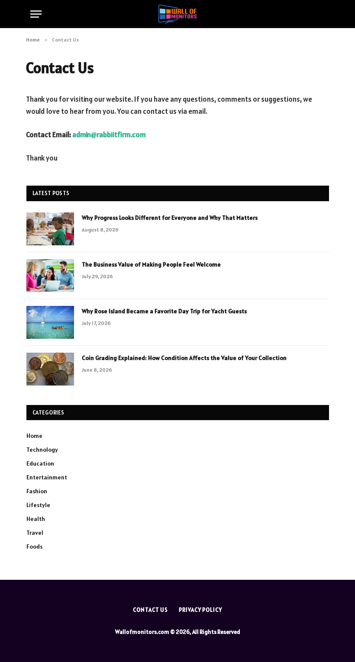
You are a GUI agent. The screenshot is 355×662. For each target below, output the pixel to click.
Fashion (36, 491)
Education (40, 463)
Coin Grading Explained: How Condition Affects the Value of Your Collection (184, 358)
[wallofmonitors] (177, 14)
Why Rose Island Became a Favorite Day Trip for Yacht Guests (164, 311)
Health (35, 519)
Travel (34, 533)
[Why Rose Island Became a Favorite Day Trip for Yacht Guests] (50, 322)
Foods (34, 546)
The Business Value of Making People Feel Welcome (151, 264)
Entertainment (46, 477)
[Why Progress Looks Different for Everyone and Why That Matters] (50, 228)
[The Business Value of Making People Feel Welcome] (50, 275)
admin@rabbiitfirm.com (109, 134)
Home (34, 436)
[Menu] (36, 14)
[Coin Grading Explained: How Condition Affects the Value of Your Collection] (50, 369)
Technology (42, 449)
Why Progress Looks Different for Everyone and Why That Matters (170, 218)
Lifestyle (38, 505)
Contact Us (150, 610)
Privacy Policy (200, 610)
